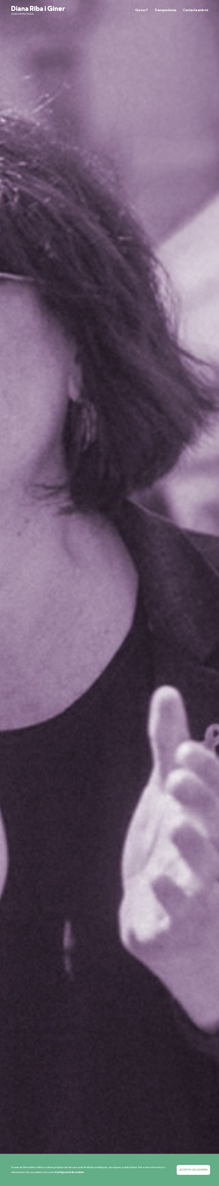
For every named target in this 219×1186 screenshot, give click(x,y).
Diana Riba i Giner (38, 10)
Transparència (165, 10)
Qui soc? (141, 10)
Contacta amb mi (195, 10)
